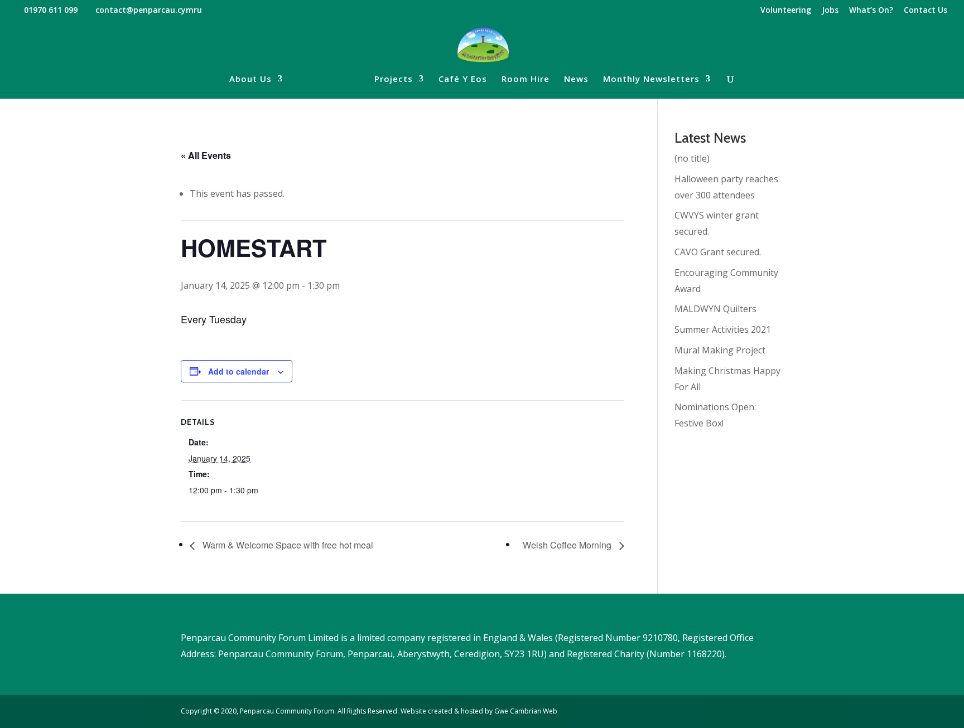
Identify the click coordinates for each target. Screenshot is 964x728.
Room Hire (526, 79)
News (576, 79)
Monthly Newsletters (651, 79)
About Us (250, 79)
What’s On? (871, 10)
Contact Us (925, 10)
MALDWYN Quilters (715, 309)
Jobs (830, 10)
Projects (393, 79)
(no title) (692, 158)
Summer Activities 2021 (722, 329)
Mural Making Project (719, 350)
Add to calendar (238, 371)
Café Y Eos (462, 79)
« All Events (206, 155)
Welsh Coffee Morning (568, 544)
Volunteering (785, 10)
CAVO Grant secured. (717, 252)
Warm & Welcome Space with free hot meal (286, 544)
